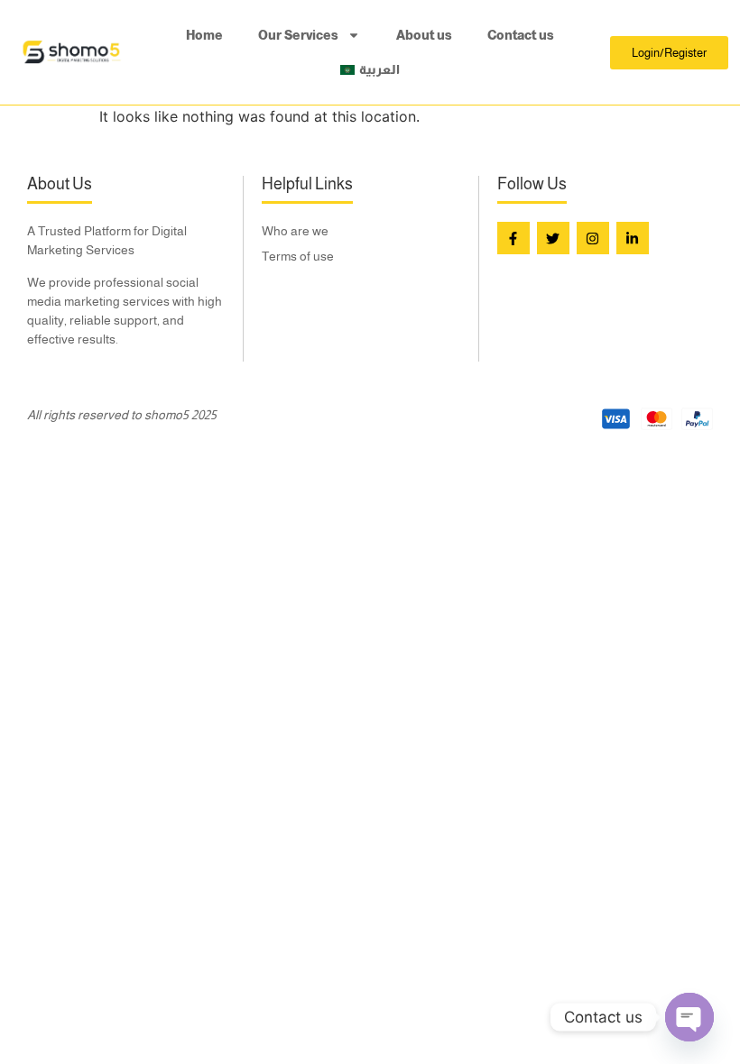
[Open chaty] (689, 1017)
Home (204, 35)
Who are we (295, 231)
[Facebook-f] (513, 238)
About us (424, 35)
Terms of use (298, 256)
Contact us (520, 35)
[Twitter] (553, 238)
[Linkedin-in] (632, 238)
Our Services (298, 35)
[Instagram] (593, 238)
